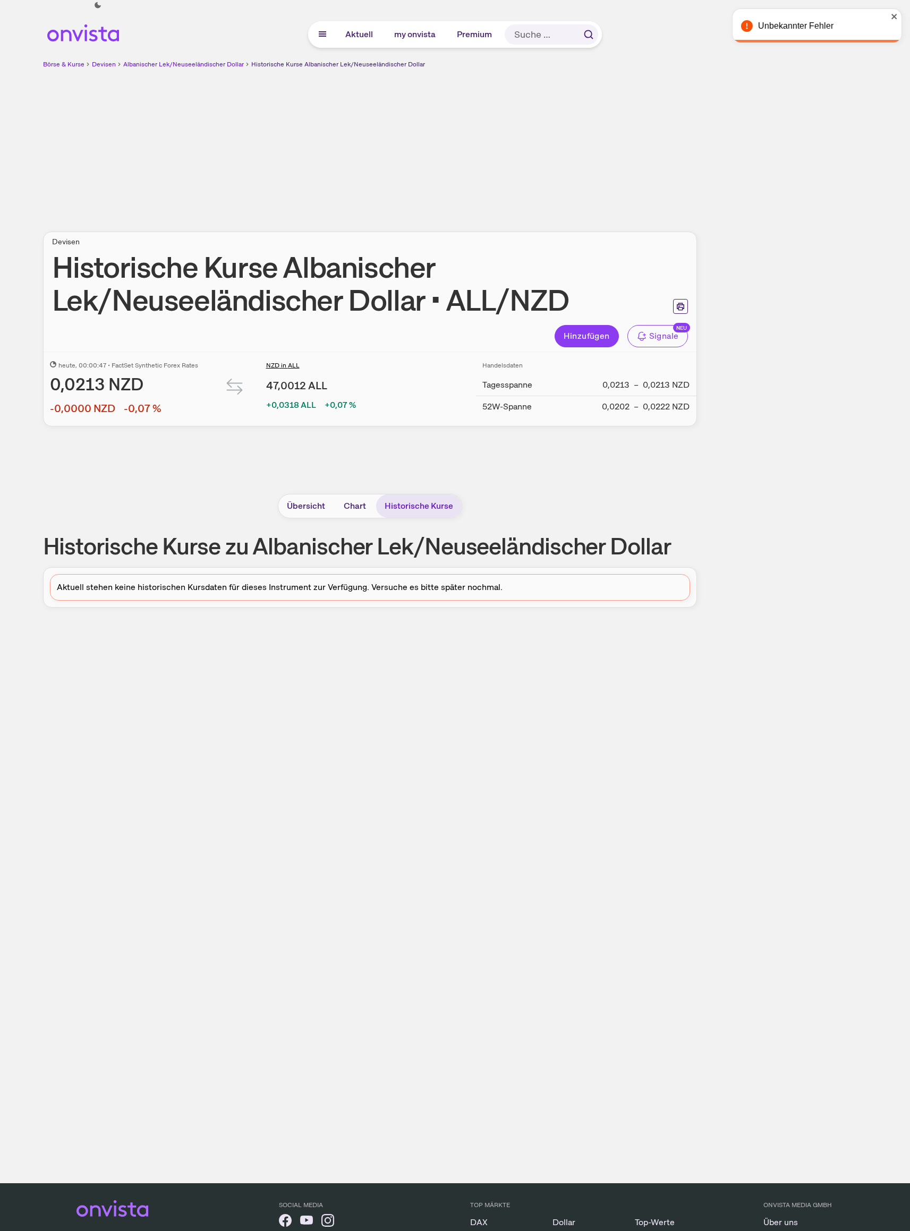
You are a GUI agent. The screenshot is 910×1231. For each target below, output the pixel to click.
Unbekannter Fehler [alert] (795, 25)
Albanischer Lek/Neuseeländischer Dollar (183, 64)
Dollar (563, 1222)
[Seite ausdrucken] (680, 306)
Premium (474, 34)
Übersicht (306, 505)
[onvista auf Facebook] (285, 1222)
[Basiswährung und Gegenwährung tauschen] (234, 389)
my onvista (415, 34)
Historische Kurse (419, 505)
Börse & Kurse (63, 64)
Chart (355, 505)
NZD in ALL (283, 365)
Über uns (780, 1222)
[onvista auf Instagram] (327, 1222)
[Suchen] (589, 34)
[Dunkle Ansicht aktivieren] (97, 5)
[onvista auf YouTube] (306, 1222)
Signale (664, 335)
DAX (479, 1222)
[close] (894, 16)
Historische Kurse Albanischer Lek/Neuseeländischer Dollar (338, 64)
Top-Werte (655, 1222)
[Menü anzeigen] (322, 34)
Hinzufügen (587, 335)
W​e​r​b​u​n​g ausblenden (461, 144)
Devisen (104, 64)
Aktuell (359, 34)
